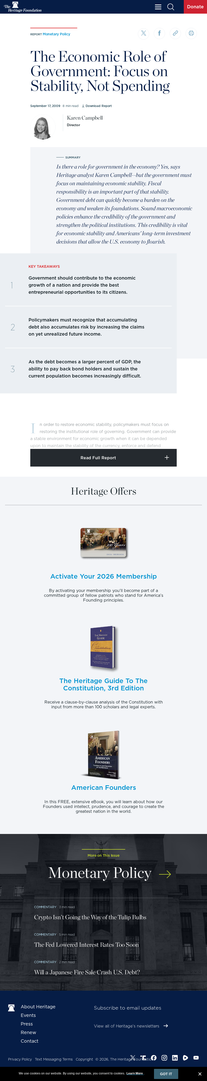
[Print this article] (191, 33)
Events (28, 1015)
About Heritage (38, 1006)
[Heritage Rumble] (185, 1058)
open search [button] (170, 7)
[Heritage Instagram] (164, 1058)
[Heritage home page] (12, 1008)
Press (27, 1023)
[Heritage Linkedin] (175, 1058)
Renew (28, 1032)
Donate (195, 6)
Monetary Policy (56, 34)
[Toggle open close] (191, 438)
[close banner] (200, 1074)
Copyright (84, 1059)
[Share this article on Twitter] (143, 34)
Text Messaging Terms (54, 1059)
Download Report (99, 106)
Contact (29, 1041)
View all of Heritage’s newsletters (126, 1026)
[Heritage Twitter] (132, 1058)
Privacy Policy (20, 1059)
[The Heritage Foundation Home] (23, 7)
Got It (166, 1074)
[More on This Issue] (165, 871)
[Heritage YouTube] (196, 1058)
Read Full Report (98, 457)
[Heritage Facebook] (154, 1058)
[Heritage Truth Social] (143, 1058)
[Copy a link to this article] (175, 33)
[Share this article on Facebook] (159, 33)
